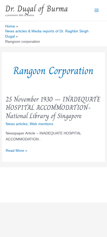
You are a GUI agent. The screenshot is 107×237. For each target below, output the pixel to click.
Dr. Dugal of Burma (36, 8)
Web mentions (41, 124)
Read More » (16, 151)
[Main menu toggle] (96, 10)
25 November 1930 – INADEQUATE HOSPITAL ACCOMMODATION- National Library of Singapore (53, 107)
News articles (17, 124)
